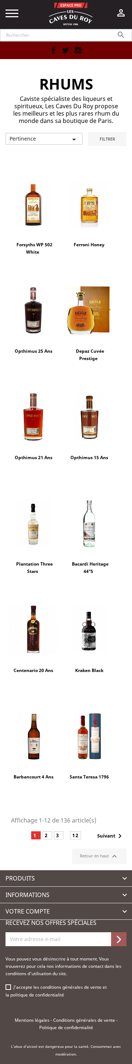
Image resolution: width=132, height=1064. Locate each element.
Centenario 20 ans (33, 670)
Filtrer (107, 139)
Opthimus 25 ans (33, 351)
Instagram (78, 50)
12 (75, 835)
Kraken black (89, 670)
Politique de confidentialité (66, 1027)
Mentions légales (33, 1020)
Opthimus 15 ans (89, 457)
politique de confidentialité (37, 995)
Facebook (53, 50)
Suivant (110, 836)
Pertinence (44, 139)
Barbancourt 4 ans (34, 777)
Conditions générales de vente (84, 1020)
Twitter (65, 50)
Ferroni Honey (89, 245)
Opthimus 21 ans (33, 457)
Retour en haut (99, 856)
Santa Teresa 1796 (89, 777)
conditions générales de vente (71, 987)
